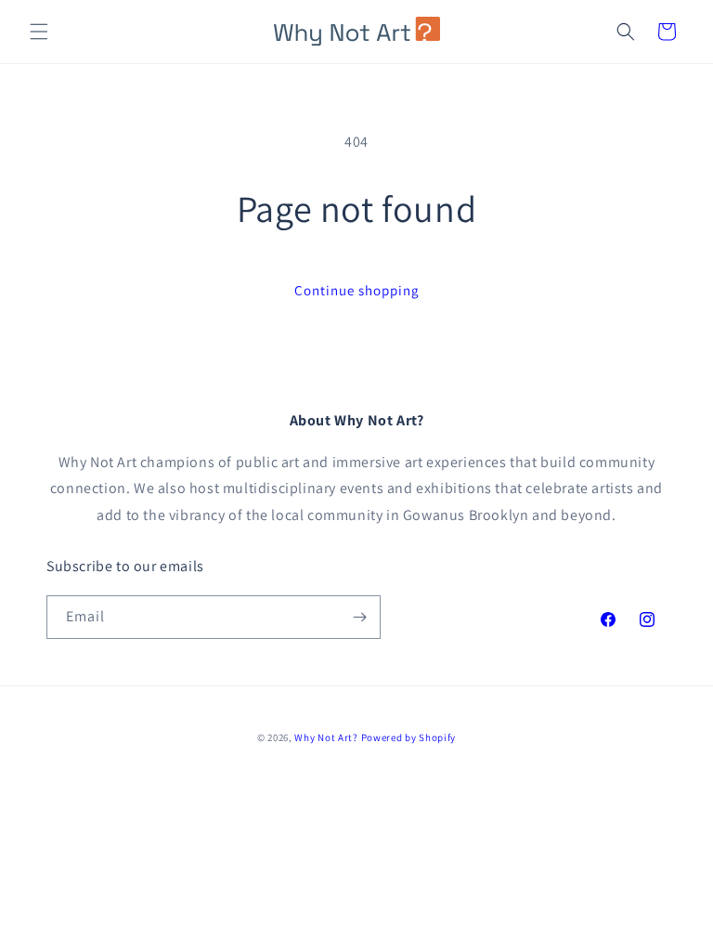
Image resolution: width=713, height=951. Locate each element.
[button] (39, 31)
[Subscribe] (359, 617)
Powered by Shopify (409, 737)
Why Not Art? (325, 737)
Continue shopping (357, 290)
